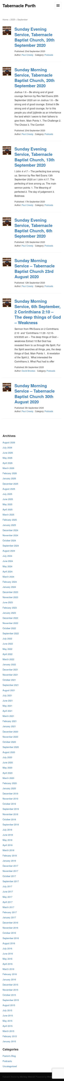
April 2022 (7, 654)
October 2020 (9, 741)
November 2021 (10, 674)
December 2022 (10, 618)
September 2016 (11, 938)
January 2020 (9, 788)
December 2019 (10, 793)
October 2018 (9, 819)
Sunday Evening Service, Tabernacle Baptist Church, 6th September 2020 (33, 228)
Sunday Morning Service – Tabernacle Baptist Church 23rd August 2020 (35, 268)
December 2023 (10, 592)
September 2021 (11, 685)
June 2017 (8, 891)
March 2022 (8, 659)
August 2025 (9, 488)
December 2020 (10, 731)
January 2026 (9, 478)
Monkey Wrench (27, 1076)
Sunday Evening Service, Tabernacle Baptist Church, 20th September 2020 (35, 37)
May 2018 (7, 840)
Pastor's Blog (9, 1056)
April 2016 (7, 963)
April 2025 (7, 509)
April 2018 (7, 845)
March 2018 (8, 850)
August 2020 (9, 752)
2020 (12, 19)
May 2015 (7, 1020)
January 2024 (9, 586)
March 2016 (8, 969)
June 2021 (8, 700)
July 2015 (7, 1010)
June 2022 (8, 643)
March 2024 (8, 576)
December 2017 (10, 865)
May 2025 (7, 504)
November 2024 (10, 535)
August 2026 (9, 442)
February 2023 (10, 607)
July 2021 (7, 695)
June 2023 (8, 602)
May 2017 (7, 896)
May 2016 (7, 958)
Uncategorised (10, 1066)
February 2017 (10, 912)
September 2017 (11, 881)
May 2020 (7, 767)
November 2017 (10, 871)
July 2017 (7, 886)
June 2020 (8, 762)
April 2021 (7, 710)
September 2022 (11, 633)
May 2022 (7, 649)
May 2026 (7, 457)
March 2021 (8, 716)
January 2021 (9, 726)
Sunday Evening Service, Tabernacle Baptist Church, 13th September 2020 (35, 157)
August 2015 (9, 1005)
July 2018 (7, 829)
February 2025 (10, 519)
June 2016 (8, 953)
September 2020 (11, 747)
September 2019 (11, 808)
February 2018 (10, 855)
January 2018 (9, 860)
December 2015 (10, 984)
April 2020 (7, 772)
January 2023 (9, 612)
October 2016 (9, 932)
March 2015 (8, 1031)
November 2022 (10, 623)
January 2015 (9, 1041)
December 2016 (10, 922)
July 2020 (7, 757)
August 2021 (9, 690)
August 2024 (9, 550)
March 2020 (8, 778)
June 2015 (8, 1015)
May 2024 (7, 566)
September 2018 (11, 824)
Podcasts (49, 54)
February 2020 (10, 783)
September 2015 (11, 1000)
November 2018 (10, 814)
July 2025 (7, 494)
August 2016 (9, 943)
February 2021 (10, 721)
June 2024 (8, 561)
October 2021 (9, 679)
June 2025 (8, 499)
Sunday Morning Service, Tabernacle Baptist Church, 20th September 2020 (35, 78)
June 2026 (8, 452)
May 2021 (7, 705)
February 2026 (10, 473)
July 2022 (7, 638)
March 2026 (8, 468)
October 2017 (9, 876)
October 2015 (9, 994)
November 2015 (10, 989)
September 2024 (11, 545)
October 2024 (9, 540)
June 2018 (8, 834)
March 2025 (8, 514)
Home (5, 19)
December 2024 (10, 530)
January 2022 (9, 664)
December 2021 (10, 669)
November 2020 (10, 736)
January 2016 (9, 979)
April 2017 (7, 902)
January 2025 (9, 525)
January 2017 (9, 917)
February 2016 (10, 974)
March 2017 (8, 907)
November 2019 (10, 798)
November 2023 (10, 597)
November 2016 (10, 927)
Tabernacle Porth (19, 5)
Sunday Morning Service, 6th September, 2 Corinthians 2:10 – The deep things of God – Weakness (38, 311)
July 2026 (7, 447)
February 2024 (10, 581)
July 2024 (7, 555)
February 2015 (10, 1036)
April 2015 (7, 1026)
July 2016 (7, 948)
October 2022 (9, 628)
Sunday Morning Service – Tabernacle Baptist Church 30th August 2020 (35, 394)
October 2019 (9, 803)
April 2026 (7, 463)
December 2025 (10, 483)
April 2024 (7, 571)
